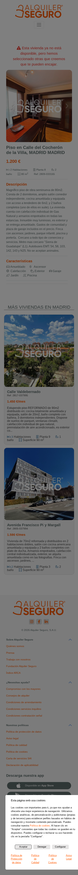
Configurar (60, 846)
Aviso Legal (69, 857)
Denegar (42, 846)
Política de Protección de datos (16, 859)
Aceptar (23, 846)
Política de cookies (40, 825)
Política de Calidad (35, 859)
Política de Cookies (52, 859)
